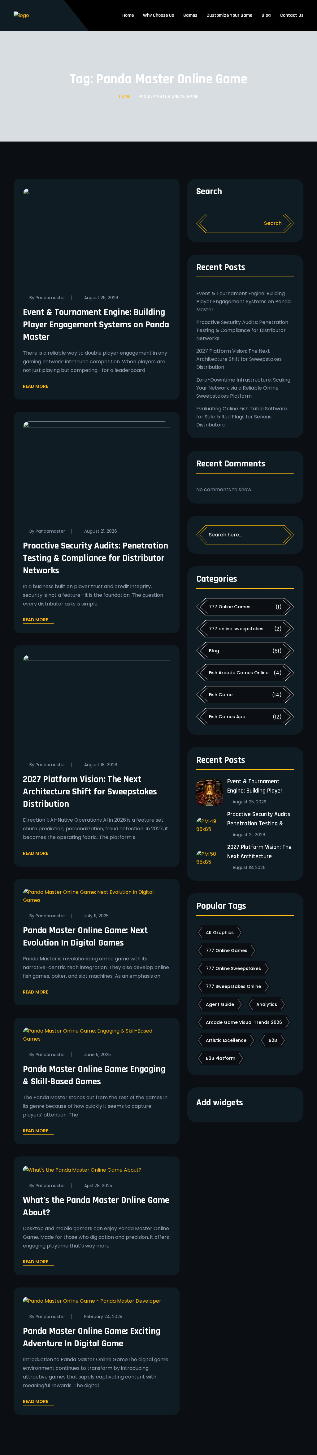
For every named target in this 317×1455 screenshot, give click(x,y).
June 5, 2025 (97, 1054)
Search (209, 192)
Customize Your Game (229, 15)
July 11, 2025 (96, 916)
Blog (266, 15)
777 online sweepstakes (236, 629)
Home (128, 15)
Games (190, 15)
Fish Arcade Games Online (238, 673)
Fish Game (220, 695)
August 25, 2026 (101, 298)
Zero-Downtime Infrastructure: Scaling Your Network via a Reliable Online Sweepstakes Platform (243, 388)
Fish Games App (227, 717)
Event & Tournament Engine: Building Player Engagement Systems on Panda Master (96, 324)
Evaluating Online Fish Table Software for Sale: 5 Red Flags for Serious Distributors (241, 416)
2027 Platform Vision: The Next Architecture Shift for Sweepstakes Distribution (90, 791)
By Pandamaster (47, 298)
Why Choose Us (158, 15)
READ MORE (35, 387)
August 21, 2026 (100, 531)
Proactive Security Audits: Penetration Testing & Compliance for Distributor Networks (95, 558)
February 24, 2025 (103, 1316)
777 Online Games (229, 607)
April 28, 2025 (98, 1185)
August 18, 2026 (100, 765)
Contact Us (291, 15)
